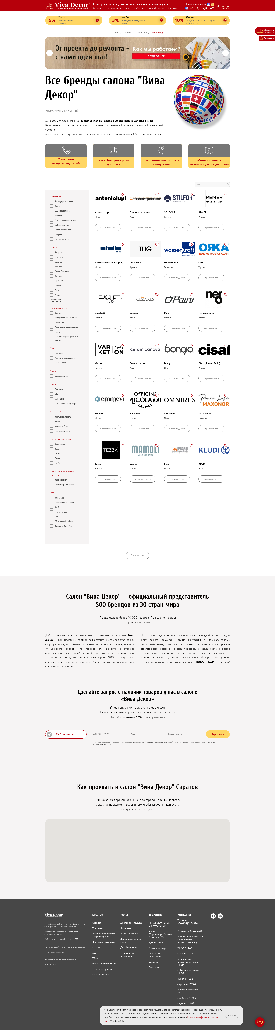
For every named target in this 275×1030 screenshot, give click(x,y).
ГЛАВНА (97, 914)
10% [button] (179, 20)
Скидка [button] (190, 17)
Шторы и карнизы (102, 969)
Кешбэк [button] (125, 17)
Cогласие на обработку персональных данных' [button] (153, 742)
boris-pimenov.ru (69, 959)
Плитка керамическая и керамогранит (104, 935)
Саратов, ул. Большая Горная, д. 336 (161, 936)
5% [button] (52, 20)
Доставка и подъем (131, 922)
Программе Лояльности (68, 931)
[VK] (220, 917)
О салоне (142, 32)
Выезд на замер (129, 933)
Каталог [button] (49, 8)
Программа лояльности (55, 952)
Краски (96, 947)
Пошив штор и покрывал (127, 954)
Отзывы (153, 961)
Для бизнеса (156, 942)
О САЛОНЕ (155, 914)
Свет (94, 952)
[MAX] (213, 917)
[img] (72, 5)
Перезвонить (217, 734)
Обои (95, 958)
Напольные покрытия (104, 941)
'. (111, 744)
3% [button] (115, 20)
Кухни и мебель (100, 974)
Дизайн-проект (128, 947)
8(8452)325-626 (205, 8)
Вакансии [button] (154, 967)
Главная (115, 32)
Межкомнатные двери (104, 963)
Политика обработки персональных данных (64, 947)
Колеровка (126, 928)
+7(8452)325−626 (187, 923)
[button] (186, 8)
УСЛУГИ (125, 914)
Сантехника (98, 928)
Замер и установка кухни (131, 940)
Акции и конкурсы (158, 948)
